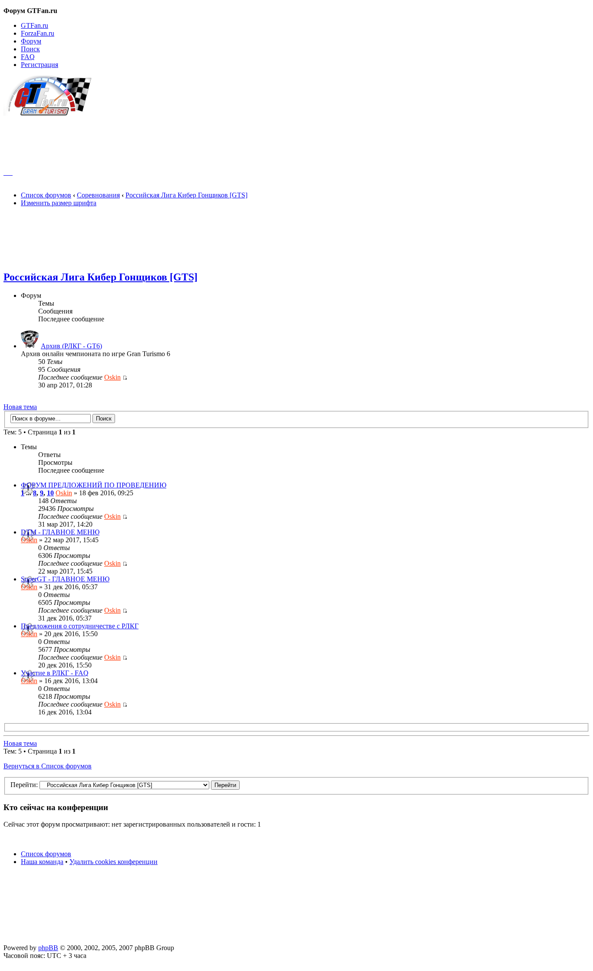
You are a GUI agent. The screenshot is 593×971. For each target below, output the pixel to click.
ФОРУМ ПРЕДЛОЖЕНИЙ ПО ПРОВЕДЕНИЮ (93, 485)
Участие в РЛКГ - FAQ (55, 673)
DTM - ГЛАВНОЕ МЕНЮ (60, 532)
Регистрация (39, 64)
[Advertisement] (296, 138)
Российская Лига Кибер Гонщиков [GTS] (186, 195)
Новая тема (20, 406)
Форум (31, 41)
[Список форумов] (51, 113)
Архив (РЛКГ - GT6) (71, 346)
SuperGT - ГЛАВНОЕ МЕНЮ (65, 579)
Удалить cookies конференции (113, 861)
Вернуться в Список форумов (47, 766)
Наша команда (42, 861)
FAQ (28, 56)
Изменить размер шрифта (58, 203)
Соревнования (98, 195)
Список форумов (46, 195)
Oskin (112, 377)
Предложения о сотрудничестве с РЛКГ (79, 626)
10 (50, 493)
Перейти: (24, 784)
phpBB (48, 947)
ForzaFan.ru (37, 33)
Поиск (30, 49)
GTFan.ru (34, 25)
